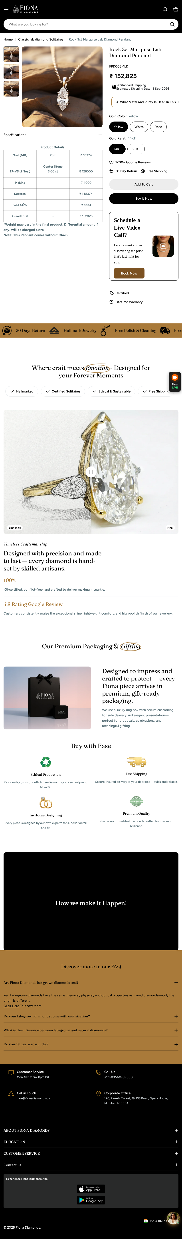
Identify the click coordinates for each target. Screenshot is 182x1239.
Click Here (11, 1006)
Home (8, 39)
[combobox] (91, 24)
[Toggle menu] (6, 9)
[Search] (172, 24)
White (139, 127)
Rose (158, 127)
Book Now (129, 273)
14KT (117, 149)
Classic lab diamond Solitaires (40, 39)
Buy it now (143, 199)
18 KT (136, 149)
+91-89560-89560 (118, 1077)
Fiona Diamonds (28, 1227)
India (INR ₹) (159, 1221)
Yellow (118, 127)
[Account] (165, 9)
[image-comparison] (91, 472)
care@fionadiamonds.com (34, 1098)
